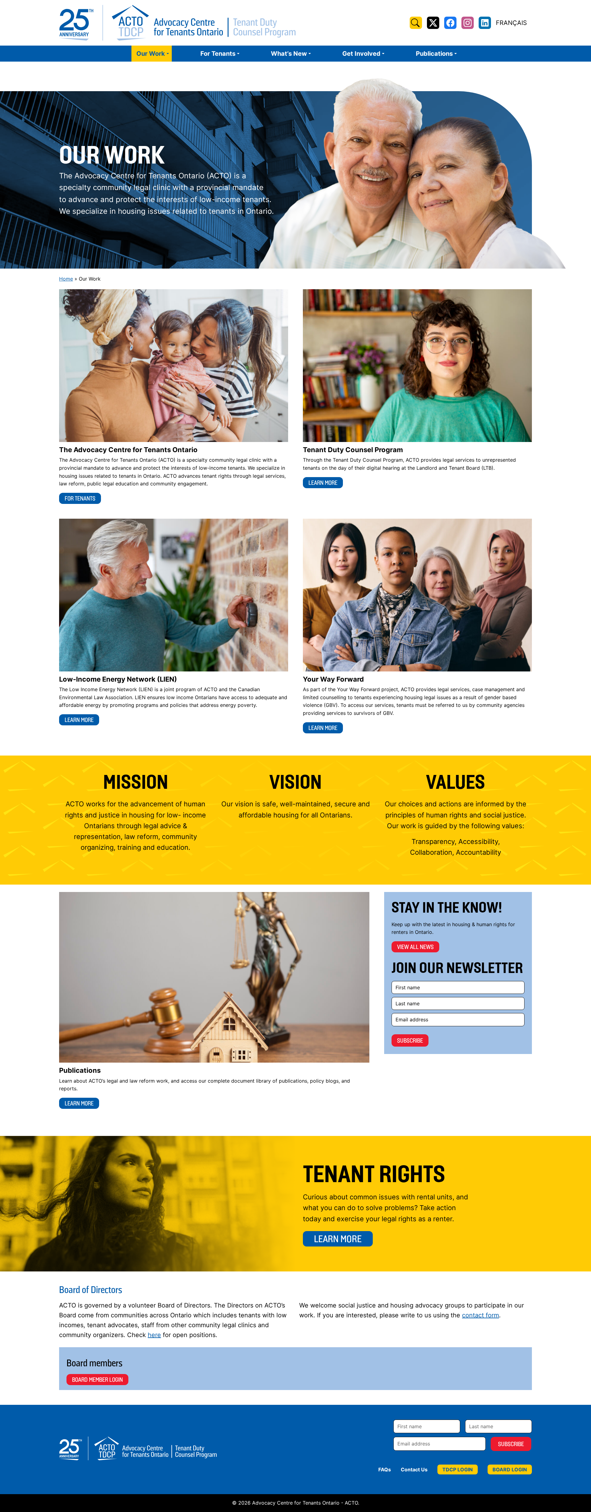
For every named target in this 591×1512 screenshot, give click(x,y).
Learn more (322, 482)
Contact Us (414, 1469)
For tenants (80, 498)
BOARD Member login (97, 1379)
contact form (480, 1315)
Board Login (509, 1469)
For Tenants (217, 53)
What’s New (289, 53)
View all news (415, 947)
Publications (434, 53)
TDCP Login (457, 1469)
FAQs (384, 1469)
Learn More (338, 1239)
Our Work (150, 53)
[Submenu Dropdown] (168, 53)
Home (66, 279)
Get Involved (361, 53)
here (154, 1335)
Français (511, 22)
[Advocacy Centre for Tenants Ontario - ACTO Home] (177, 23)
